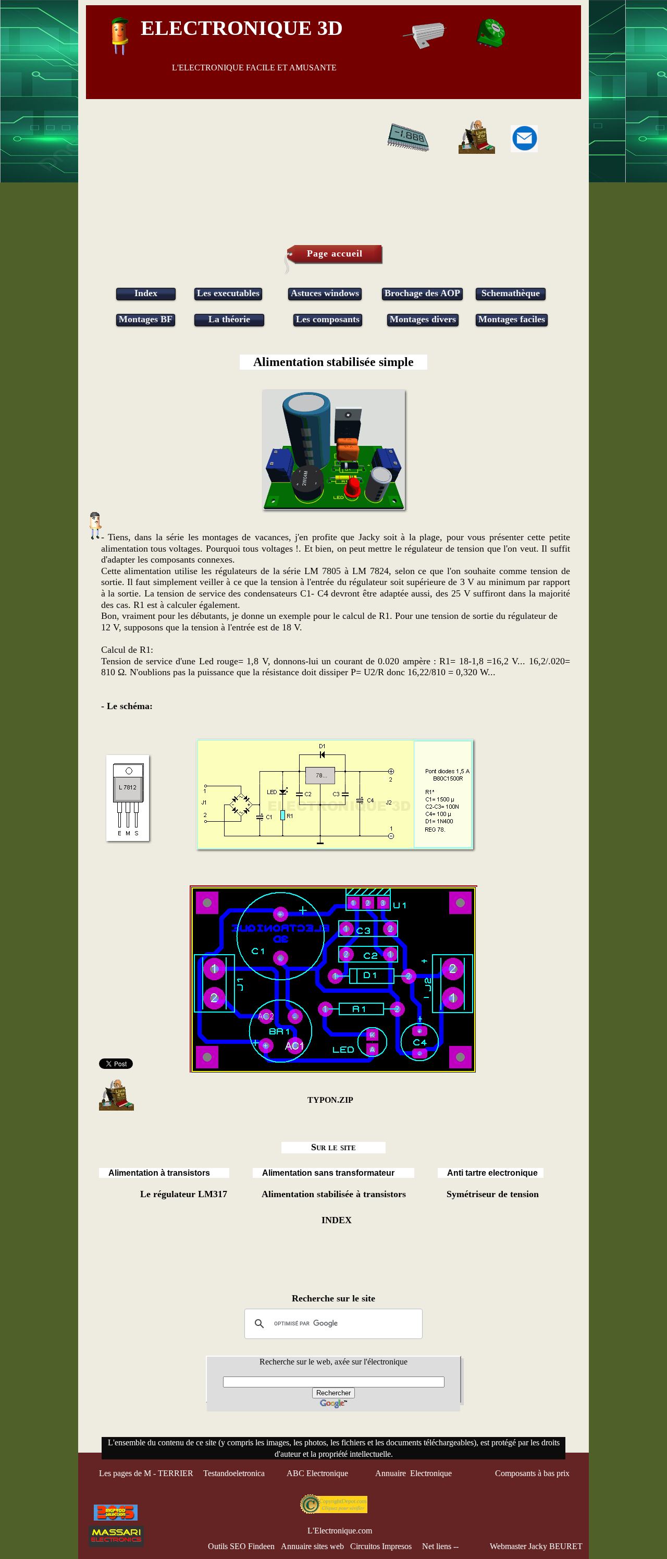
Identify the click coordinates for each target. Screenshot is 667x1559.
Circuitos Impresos (381, 1546)
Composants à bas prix (532, 1473)
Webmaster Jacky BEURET (536, 1546)
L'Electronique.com (339, 1530)
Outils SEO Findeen (241, 1546)
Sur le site (333, 1147)
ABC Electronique (317, 1473)
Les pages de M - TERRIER (146, 1473)
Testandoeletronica (235, 1473)
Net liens (436, 1546)
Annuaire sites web (312, 1546)
